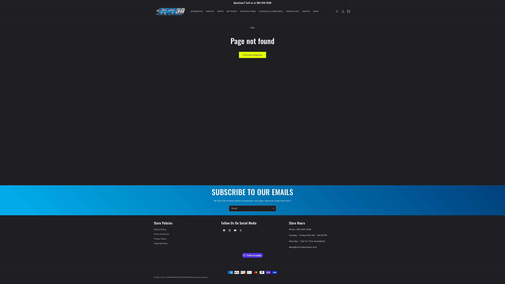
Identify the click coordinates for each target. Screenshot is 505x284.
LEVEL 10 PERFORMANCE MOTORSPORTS (176, 277)
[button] (337, 11)
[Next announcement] (350, 2)
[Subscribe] (273, 208)
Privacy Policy (160, 239)
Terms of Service (161, 234)
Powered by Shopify (200, 277)
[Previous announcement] (155, 2)
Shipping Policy (161, 243)
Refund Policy (160, 229)
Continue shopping (252, 55)
